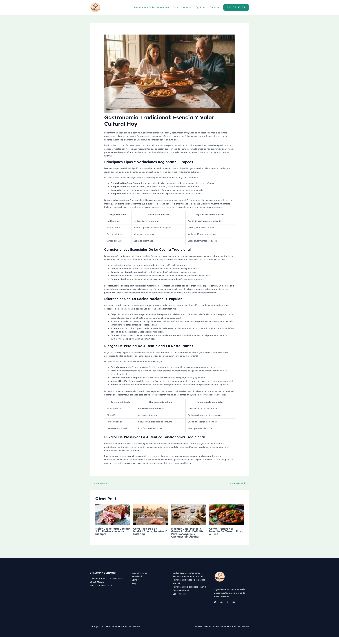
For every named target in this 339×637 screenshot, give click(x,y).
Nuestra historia (139, 573)
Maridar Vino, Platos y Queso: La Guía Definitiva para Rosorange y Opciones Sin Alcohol (188, 532)
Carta (175, 7)
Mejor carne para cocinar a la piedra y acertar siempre (112, 531)
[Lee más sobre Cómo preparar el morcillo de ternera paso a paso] (226, 514)
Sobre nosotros (180, 593)
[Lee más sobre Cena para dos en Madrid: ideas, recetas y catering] (150, 514)
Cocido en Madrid (181, 590)
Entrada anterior (99, 483)
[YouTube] (234, 602)
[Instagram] (227, 602)
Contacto (214, 7)
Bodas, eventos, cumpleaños (186, 573)
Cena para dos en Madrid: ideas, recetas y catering (150, 531)
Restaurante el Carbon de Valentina (151, 7)
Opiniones (200, 7)
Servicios (187, 7)
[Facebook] (215, 602)
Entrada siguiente (239, 483)
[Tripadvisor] (221, 602)
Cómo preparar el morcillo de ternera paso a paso (226, 531)
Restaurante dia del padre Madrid (189, 586)
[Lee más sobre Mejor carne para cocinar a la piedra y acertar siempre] (112, 514)
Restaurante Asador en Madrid (188, 576)
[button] (236, 7)
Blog (133, 583)
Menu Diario (137, 576)
